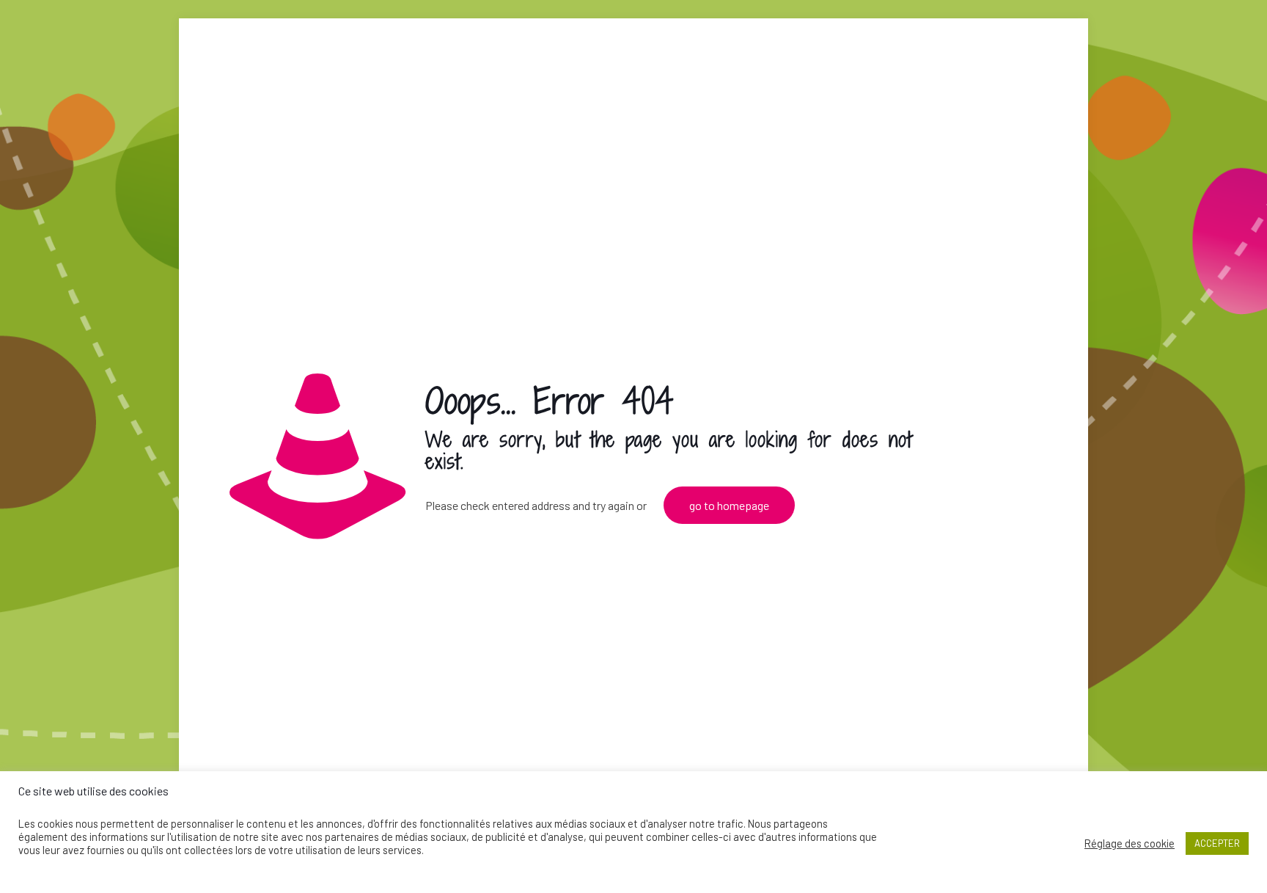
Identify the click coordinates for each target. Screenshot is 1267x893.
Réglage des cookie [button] (1129, 843)
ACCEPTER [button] (1217, 843)
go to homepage (729, 505)
